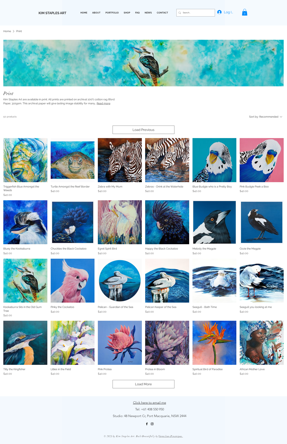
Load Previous (143, 130)
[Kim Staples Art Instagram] (152, 424)
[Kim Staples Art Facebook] (147, 424)
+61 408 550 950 (152, 409)
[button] (244, 12)
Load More (143, 384)
